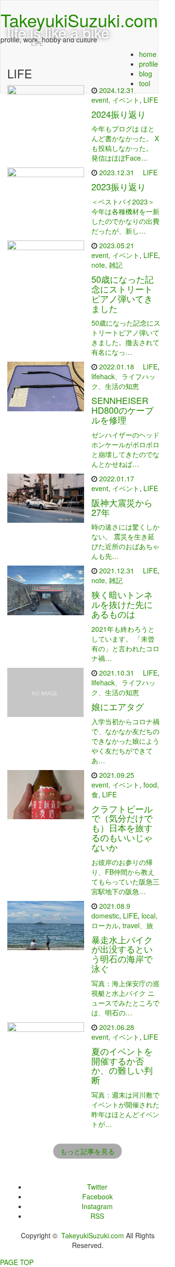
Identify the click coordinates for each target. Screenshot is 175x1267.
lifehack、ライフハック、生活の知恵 (123, 381)
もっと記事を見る (87, 1151)
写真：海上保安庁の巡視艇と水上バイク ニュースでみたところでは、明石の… (125, 997)
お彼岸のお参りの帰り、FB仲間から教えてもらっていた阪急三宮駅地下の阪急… (125, 876)
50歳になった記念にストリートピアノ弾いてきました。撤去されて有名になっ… (125, 337)
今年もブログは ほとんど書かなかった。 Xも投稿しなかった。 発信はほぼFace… (125, 143)
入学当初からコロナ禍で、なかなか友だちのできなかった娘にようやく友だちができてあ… (125, 740)
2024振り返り (118, 114)
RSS (97, 1216)
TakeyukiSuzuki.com (92, 1235)
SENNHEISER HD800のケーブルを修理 (122, 410)
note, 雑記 (106, 265)
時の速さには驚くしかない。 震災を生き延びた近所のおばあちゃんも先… (125, 541)
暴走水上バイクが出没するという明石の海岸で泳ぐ (122, 953)
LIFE (150, 100)
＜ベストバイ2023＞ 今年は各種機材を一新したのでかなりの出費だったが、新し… (125, 216)
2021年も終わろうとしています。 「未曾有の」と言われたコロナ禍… (125, 643)
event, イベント (115, 100)
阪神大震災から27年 (122, 507)
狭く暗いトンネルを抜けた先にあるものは (122, 604)
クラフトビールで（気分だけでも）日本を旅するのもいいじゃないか (122, 827)
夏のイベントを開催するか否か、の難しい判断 (122, 1065)
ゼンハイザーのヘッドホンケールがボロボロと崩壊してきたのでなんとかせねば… (125, 449)
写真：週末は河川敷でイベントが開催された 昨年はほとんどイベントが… (125, 1109)
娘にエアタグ (117, 706)
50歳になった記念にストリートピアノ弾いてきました (122, 293)
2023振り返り (118, 186)
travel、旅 (137, 925)
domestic (105, 915)
